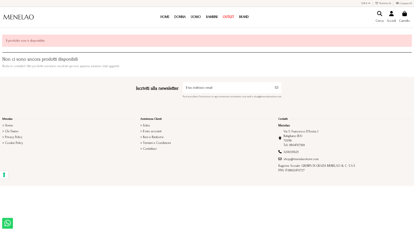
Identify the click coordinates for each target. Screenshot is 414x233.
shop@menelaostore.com (301, 159)
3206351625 (291, 152)
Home (9, 125)
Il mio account (152, 131)
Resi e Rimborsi (153, 137)
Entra (146, 125)
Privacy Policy (13, 137)
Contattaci (150, 149)
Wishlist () (385, 3)
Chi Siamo (12, 131)
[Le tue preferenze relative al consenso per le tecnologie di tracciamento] (4, 175)
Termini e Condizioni (157, 143)
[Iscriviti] (276, 88)
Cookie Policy (14, 143)
